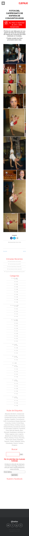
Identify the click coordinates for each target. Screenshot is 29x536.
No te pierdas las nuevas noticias (14, 460)
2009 (20, 25)
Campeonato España (12, 242)
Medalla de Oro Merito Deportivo (14, 436)
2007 (16, 281)
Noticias (14, 344)
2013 (16, 296)
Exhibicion (16, 428)
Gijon (21, 430)
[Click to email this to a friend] (17, 238)
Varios (22, 441)
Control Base (20, 423)
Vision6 (15, 443)
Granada (6, 432)
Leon (16, 434)
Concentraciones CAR (14, 305)
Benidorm (13, 414)
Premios (14, 356)
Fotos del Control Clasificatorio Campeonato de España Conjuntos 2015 (14, 271)
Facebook (22, 428)
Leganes (11, 434)
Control (13, 423)
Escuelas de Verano (19, 427)
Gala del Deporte (14, 430)
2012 (16, 294)
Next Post (24, 251)
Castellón (12, 419)
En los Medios (14, 319)
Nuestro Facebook (14, 478)
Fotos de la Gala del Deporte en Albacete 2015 (15, 266)
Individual (20, 432)
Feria (7, 430)
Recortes (21, 438)
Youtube (20, 443)
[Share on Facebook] (11, 238)
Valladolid (17, 441)
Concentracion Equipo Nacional (16, 421)
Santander (20, 439)
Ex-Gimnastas (8, 428)
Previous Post (5, 251)
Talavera (6, 441)
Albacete (7, 414)
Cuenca (22, 425)
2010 (16, 289)
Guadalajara (13, 432)
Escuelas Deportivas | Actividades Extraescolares (18, 509)
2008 (16, 284)
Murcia (6, 438)
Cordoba (20, 242)
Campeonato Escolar (11, 417)
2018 (16, 341)
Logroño (20, 434)
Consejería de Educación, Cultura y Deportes (15, 261)
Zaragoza (14, 445)
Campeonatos (14, 27)
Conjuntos (17, 242)
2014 (16, 299)
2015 (16, 338)
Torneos (14, 365)
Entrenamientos (8, 427)
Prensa (16, 438)
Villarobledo (9, 443)
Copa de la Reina (9, 425)
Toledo (12, 441)
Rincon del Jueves (11, 439)
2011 (16, 291)
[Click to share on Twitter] (14, 238)
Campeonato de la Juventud (16, 416)
